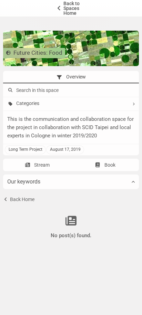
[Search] (9, 90)
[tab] (71, 77)
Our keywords (23, 181)
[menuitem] (71, 8)
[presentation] (71, 77)
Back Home (21, 199)
